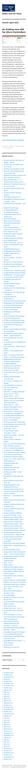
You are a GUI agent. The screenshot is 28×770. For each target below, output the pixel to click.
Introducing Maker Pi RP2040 (13, 532)
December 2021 (8, 733)
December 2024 (8, 672)
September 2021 (9, 735)
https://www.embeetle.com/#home (13, 140)
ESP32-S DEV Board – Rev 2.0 (13, 242)
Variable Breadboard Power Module (14, 273)
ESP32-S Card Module (10, 420)
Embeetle (22, 146)
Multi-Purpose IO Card (11, 231)
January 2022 (8, 731)
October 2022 (8, 711)
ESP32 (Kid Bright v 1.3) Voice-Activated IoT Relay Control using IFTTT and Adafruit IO (14, 617)
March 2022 (7, 726)
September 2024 (9, 677)
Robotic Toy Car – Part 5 (11, 396)
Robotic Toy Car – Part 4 (11, 405)
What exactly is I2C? (10, 606)
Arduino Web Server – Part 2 (12, 608)
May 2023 (7, 696)
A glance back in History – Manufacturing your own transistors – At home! (12, 623)
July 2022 (6, 718)
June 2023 (7, 694)
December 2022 (8, 707)
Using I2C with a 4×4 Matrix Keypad (15, 580)
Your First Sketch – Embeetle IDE (14, 534)
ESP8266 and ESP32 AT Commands (14, 582)
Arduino (11, 146)
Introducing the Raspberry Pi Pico (14, 556)
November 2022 (9, 709)
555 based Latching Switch (12, 318)
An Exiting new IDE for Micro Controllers (13, 30)
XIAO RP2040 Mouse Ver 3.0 (12, 197)
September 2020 (9, 757)
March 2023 (7, 701)
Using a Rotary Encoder (11, 370)
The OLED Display (9, 595)
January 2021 (8, 750)
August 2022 (8, 716)
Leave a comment (8, 147)
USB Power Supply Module (12, 361)
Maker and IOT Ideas (11, 14)
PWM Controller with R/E (11, 368)
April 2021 (7, 746)
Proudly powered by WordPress (18, 767)
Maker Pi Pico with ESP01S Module (14, 543)
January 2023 (8, 705)
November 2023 (9, 685)
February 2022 (8, 729)
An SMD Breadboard (10, 363)
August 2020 (8, 759)
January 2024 (8, 681)
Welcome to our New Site (11, 647)
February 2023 (8, 703)
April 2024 (7, 679)
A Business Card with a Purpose (13, 569)
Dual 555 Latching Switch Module (14, 316)
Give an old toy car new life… (12, 418)
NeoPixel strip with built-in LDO (14, 169)
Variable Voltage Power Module (13, 238)
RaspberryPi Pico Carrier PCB (12, 359)
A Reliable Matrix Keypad (11, 249)
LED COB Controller (10, 236)
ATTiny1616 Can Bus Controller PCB (15, 175)
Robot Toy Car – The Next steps (13, 411)
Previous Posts (8, 645)
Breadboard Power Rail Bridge (13, 264)
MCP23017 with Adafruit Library (13, 567)
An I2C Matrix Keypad (10, 240)
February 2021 (8, 748)
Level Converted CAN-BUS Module (14, 422)
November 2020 (9, 752)
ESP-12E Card (8, 389)
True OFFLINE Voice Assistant (13, 385)
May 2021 (7, 744)
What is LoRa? (8, 565)
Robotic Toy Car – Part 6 (11, 394)
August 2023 (7, 690)
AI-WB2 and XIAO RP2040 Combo (14, 320)
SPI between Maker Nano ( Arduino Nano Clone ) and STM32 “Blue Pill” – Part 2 (14, 586)
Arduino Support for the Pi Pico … (14, 537)
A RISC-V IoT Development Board (14, 357)
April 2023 (7, 698)
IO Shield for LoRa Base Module (13, 456)
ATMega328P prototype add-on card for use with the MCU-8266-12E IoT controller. (14, 491)
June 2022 (7, 720)
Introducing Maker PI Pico (12, 550)
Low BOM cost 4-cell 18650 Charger (15, 270)
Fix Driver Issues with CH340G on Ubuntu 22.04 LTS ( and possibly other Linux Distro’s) (14, 400)
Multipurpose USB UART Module (14, 303)
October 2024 (8, 675)
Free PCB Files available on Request (14, 530)
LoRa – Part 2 (8, 563)
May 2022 (7, 722)
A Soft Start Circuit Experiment (13, 305)
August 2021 (7, 737)
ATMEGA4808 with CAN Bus (12, 251)
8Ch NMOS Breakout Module (12, 307)
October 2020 (8, 755)
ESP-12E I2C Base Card (11, 387)
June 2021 (7, 742)
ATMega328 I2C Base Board (12, 366)
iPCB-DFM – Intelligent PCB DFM (14, 392)
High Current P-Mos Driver (12, 221)
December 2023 (8, 683)
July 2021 (6, 739)
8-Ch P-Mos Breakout (10, 309)
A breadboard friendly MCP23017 (14, 415)
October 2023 (8, 688)
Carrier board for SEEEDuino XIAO (14, 322)
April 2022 (7, 724)
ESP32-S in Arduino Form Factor (14, 355)
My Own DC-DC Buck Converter (13, 262)
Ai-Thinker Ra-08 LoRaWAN (12, 413)
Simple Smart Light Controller (13, 234)
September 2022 (9, 714)
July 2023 (6, 692)
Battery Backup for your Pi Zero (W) (15, 424)
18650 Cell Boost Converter (12, 177)
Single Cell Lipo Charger (11, 208)
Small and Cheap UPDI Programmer (15, 301)
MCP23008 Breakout (10, 218)
